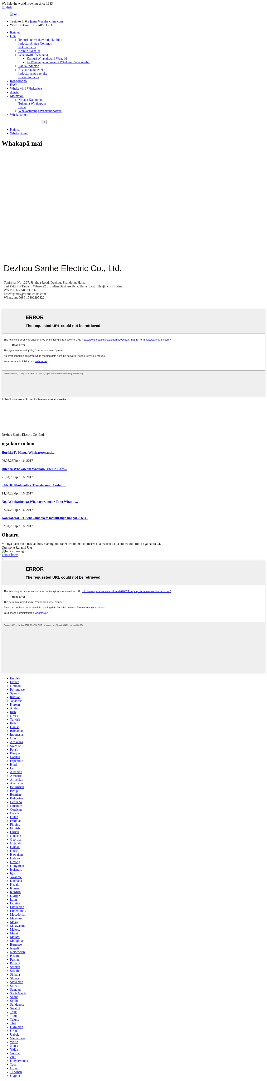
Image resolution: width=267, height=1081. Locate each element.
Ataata (14, 92)
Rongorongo (18, 81)
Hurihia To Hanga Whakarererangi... (28, 452)
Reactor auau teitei (30, 69)
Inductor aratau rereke (32, 73)
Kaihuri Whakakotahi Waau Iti (47, 58)
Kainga (15, 32)
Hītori (22, 107)
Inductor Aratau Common (35, 43)
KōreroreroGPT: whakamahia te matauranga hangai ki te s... (45, 518)
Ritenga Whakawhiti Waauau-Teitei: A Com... (34, 469)
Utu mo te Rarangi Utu (17, 547)
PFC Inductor (27, 47)
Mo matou (17, 96)
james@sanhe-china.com (46, 21)
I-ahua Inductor (28, 66)
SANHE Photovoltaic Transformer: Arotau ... (34, 485)
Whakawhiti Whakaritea (26, 88)
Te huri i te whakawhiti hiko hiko (40, 39)
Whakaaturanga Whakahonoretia (40, 111)
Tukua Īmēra (10, 555)
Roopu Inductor (28, 77)
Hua (13, 36)
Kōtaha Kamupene (30, 99)
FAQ (13, 84)
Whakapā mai (19, 114)
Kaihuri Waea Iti (29, 51)
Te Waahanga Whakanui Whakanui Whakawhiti (58, 62)
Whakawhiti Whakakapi (34, 54)
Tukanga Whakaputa (32, 103)
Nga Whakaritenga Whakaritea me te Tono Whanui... (40, 501)
